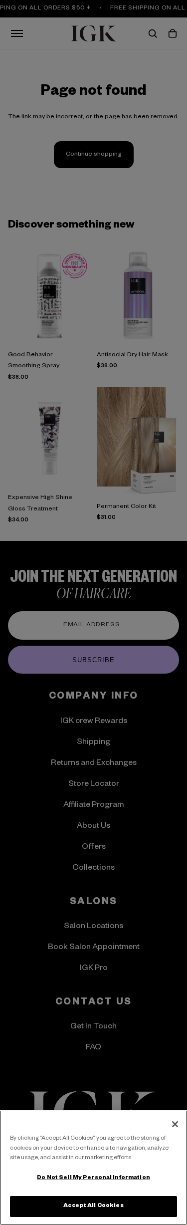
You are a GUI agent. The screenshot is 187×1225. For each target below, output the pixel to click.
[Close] (175, 1124)
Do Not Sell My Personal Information (93, 1178)
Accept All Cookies (93, 1206)
